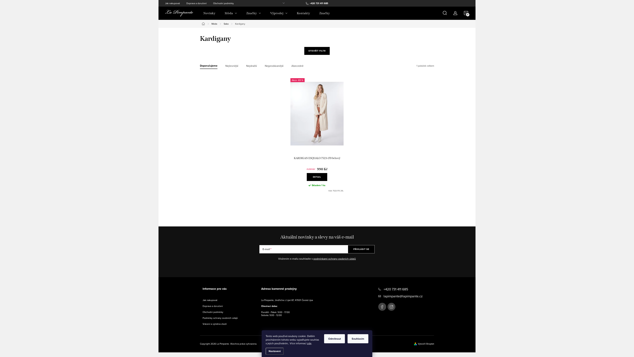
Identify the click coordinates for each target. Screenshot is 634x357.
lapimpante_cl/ (391, 307)
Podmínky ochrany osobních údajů (220, 318)
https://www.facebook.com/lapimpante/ (382, 307)
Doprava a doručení (196, 3)
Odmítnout (334, 339)
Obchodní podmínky (223, 3)
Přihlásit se (361, 249)
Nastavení (275, 351)
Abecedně (297, 66)
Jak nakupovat (172, 3)
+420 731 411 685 (396, 289)
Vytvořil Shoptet (426, 343)
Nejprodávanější (274, 66)
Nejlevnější (231, 66)
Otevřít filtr (317, 50)
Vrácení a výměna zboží (215, 324)
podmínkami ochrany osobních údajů (334, 258)
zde (309, 343)
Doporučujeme (208, 66)
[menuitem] (209, 13)
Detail (317, 176)
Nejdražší (251, 66)
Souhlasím (358, 339)
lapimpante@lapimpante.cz (403, 296)
